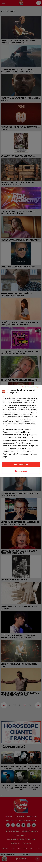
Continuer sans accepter (31, 387)
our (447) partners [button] (12, 397)
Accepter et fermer (21, 464)
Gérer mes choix (21, 471)
